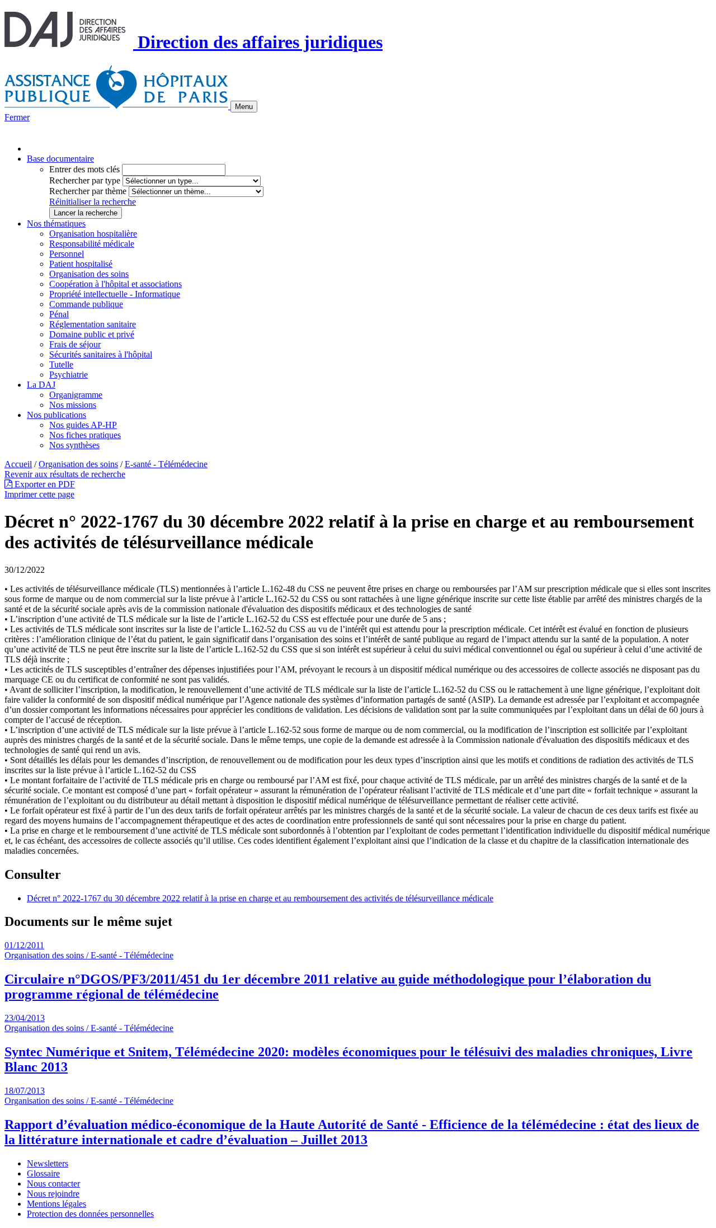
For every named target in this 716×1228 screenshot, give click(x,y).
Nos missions (72, 405)
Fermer (17, 117)
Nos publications (56, 415)
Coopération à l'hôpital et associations (115, 284)
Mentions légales (56, 1203)
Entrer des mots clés (84, 169)
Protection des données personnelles (90, 1213)
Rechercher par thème (87, 191)
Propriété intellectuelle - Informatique (114, 294)
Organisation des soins (89, 274)
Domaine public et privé (91, 334)
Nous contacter (53, 1183)
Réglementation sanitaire (92, 324)
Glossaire (43, 1173)
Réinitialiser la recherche (92, 201)
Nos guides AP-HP (83, 425)
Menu (244, 106)
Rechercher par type (84, 180)
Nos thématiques (56, 223)
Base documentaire (60, 158)
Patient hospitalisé (80, 264)
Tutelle (61, 364)
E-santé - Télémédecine (166, 464)
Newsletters (47, 1163)
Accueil (18, 464)
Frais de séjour (75, 344)
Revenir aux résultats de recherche (64, 474)
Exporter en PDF (43, 484)
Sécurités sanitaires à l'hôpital (100, 354)
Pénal (59, 314)
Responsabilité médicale (91, 243)
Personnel (66, 253)
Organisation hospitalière (93, 233)
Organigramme (75, 394)
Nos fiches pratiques (85, 435)
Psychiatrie (68, 374)
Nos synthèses (74, 445)
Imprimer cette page (39, 494)
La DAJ (41, 384)
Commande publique (86, 304)
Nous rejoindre (53, 1193)
